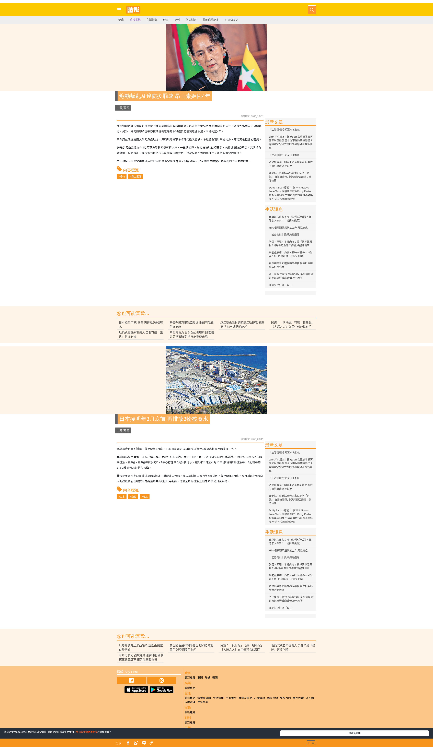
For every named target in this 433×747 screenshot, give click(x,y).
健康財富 (191, 19)
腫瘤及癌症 (245, 698)
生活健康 (218, 698)
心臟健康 (259, 698)
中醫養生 (231, 698)
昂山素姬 (136, 176)
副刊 (177, 19)
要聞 (200, 677)
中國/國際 (123, 107)
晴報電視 (135, 19)
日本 (122, 496)
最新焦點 (190, 677)
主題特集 (151, 19)
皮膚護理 (190, 702)
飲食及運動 (204, 698)
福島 (145, 496)
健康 (121, 19)
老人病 (310, 698)
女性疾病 (298, 698)
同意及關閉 (354, 733)
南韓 (133, 496)
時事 (166, 19)
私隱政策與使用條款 (86, 731)
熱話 (207, 677)
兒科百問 (285, 698)
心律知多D (231, 19)
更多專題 (202, 702)
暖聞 (215, 677)
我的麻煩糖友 (211, 19)
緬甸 (122, 176)
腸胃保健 (272, 698)
